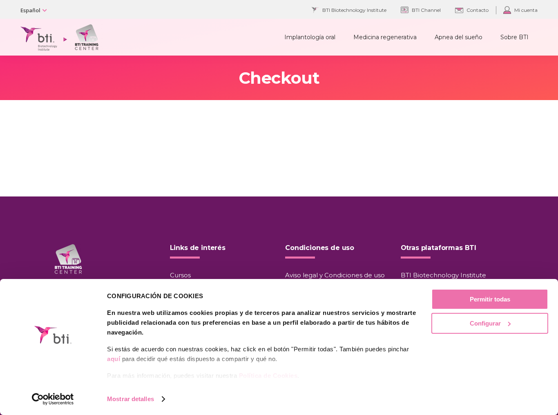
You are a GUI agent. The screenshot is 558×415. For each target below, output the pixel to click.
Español (30, 10)
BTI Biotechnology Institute (443, 275)
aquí (113, 358)
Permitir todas (490, 299)
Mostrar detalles (130, 398)
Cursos (180, 275)
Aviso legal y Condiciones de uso (335, 275)
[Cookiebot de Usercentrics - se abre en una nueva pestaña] (53, 399)
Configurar (485, 323)
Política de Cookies (268, 375)
